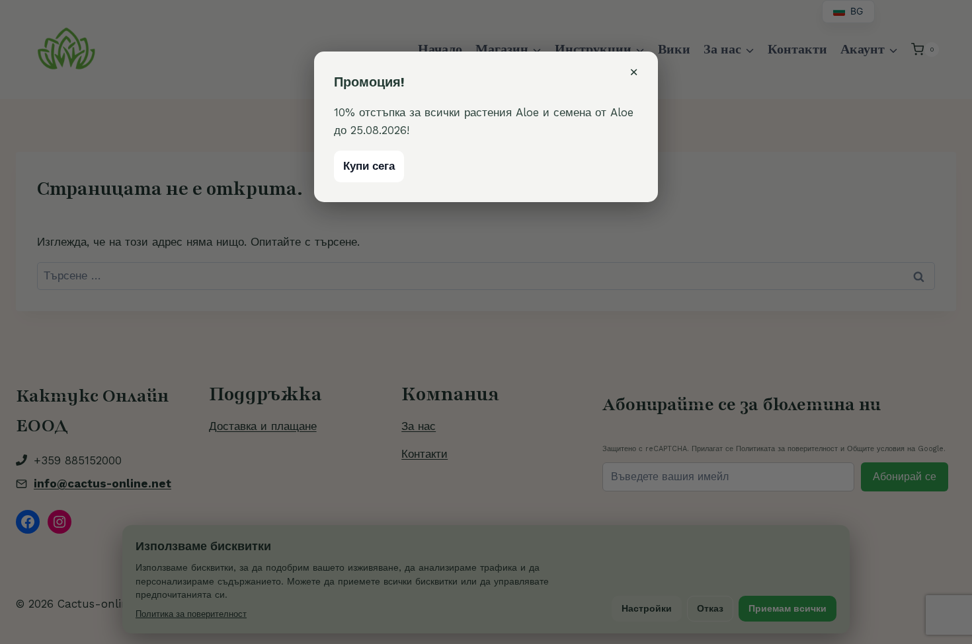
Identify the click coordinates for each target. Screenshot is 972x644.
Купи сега (369, 165)
